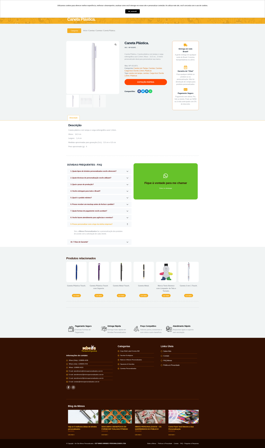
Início (85, 30)
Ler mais (76, 295)
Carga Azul (129, 71)
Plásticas (148, 71)
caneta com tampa (135, 73)
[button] (115, 44)
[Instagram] (73, 387)
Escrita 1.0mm (139, 71)
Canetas (91, 30)
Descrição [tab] (74, 118)
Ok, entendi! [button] (132, 11)
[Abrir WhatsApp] (260, 443)
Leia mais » (71, 434)
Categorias (74, 31)
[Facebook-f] (68, 387)
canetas (146, 73)
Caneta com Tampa (141, 68)
